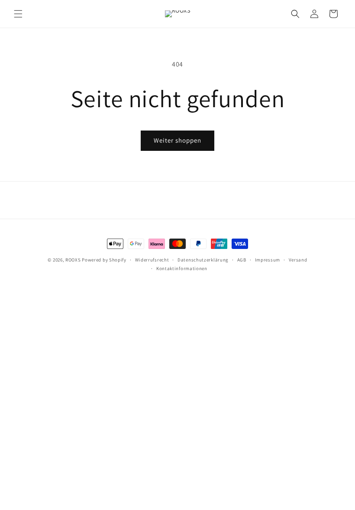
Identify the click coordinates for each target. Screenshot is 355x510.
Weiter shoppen (177, 140)
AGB (241, 260)
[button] (18, 13)
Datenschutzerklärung (203, 260)
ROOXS (73, 260)
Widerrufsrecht (152, 260)
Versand (298, 260)
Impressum (267, 260)
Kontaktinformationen (181, 268)
